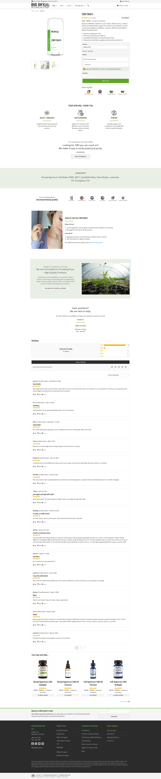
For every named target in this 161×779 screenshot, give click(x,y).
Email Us (80, 320)
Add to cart (105, 81)
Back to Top (124, 701)
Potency (85, 44)
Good (122, 367)
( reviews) (92, 18)
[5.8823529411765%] (104, 348)
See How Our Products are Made (55, 288)
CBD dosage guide (96, 242)
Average (119, 367)
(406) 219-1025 (80, 326)
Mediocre (115, 367)
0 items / (123, 6)
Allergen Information (62, 777)
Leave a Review (80, 362)
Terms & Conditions (49, 777)
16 (128, 345)
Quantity (85, 73)
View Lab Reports (80, 156)
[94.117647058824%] (115, 345)
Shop (37, 11)
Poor (112, 367)
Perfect (126, 367)
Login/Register (126, 1)
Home (32, 11)
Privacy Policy (39, 777)
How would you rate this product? (43, 367)
